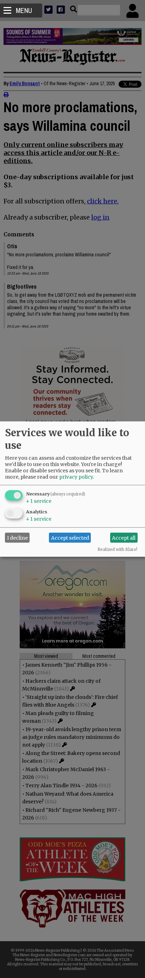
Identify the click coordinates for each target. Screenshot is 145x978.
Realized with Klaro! (117, 549)
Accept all (123, 537)
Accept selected (70, 537)
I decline (17, 537)
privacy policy (76, 477)
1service (38, 501)
